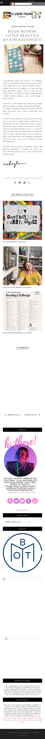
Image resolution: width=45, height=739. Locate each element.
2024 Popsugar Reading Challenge (17, 333)
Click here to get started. (26, 492)
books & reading (19, 26)
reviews (30, 26)
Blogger (32, 1)
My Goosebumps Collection (14, 242)
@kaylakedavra (22, 510)
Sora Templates (23, 732)
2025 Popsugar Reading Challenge (17, 287)
